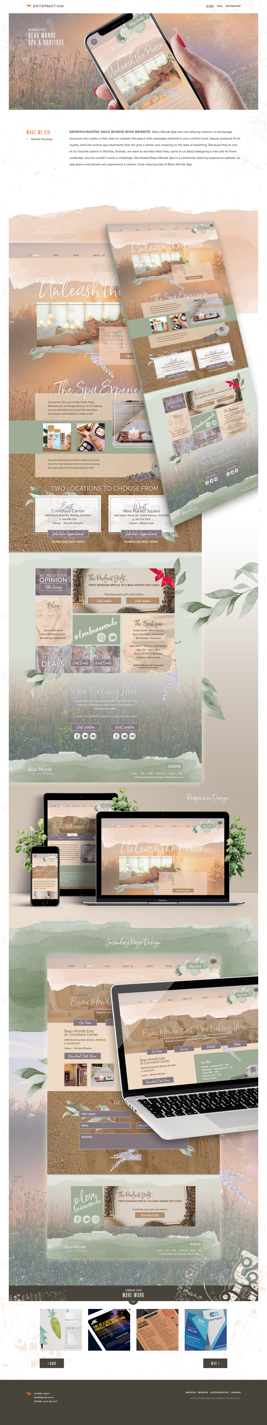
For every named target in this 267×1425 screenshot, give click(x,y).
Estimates (233, 6)
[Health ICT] (61, 1330)
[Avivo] (157, 1330)
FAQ (219, 6)
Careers (235, 1392)
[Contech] (206, 1330)
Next (214, 1363)
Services (190, 1392)
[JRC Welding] (109, 1330)
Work (210, 6)
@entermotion (219, 1392)
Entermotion (44, 6)
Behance (203, 1392)
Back (53, 1363)
